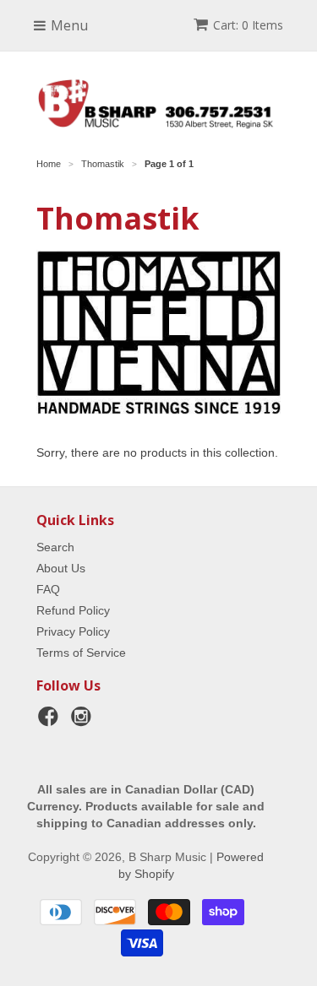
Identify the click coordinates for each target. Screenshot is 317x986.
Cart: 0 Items (248, 25)
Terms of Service (81, 652)
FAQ (48, 589)
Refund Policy (73, 610)
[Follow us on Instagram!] (83, 721)
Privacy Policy (73, 631)
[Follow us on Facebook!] (50, 721)
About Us (60, 568)
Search (55, 547)
